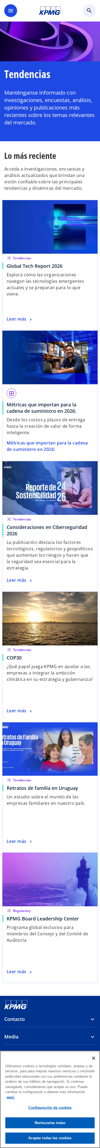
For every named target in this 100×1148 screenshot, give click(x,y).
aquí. (11, 1097)
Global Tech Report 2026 (34, 266)
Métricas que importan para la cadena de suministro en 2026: (41, 407)
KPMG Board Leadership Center (44, 918)
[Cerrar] (93, 1058)
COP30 (15, 657)
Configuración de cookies (49, 1108)
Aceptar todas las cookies (49, 1138)
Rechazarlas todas (50, 1123)
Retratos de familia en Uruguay (42, 788)
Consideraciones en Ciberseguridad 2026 (47, 530)
